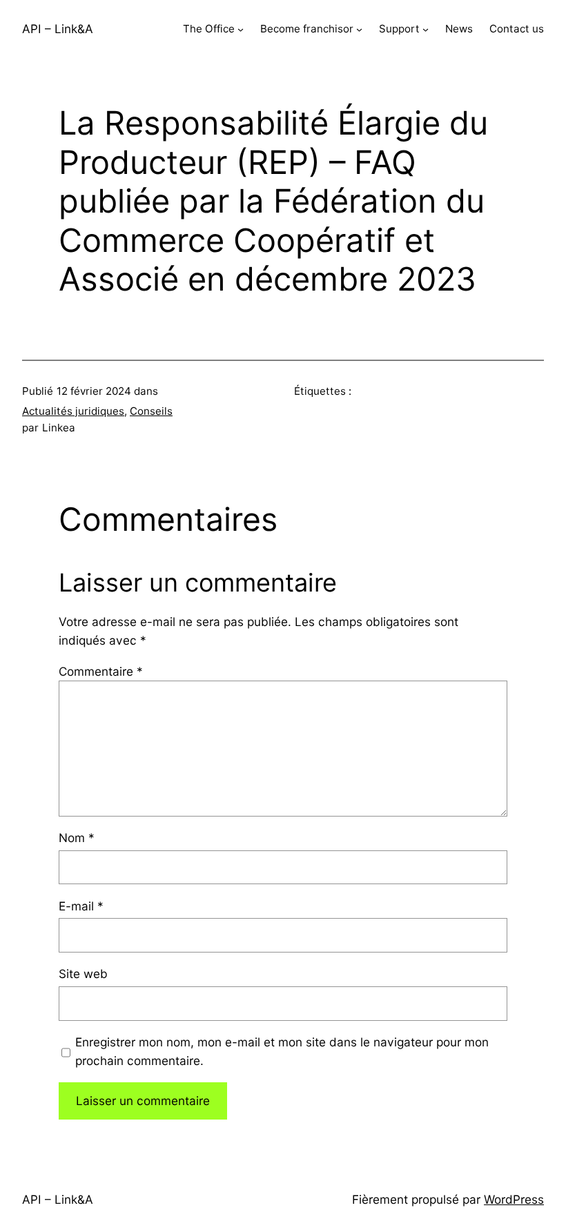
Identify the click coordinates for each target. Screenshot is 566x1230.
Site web (83, 973)
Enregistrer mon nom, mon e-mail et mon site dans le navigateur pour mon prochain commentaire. (282, 1051)
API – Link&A (57, 28)
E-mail (81, 906)
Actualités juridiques (73, 411)
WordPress (514, 1199)
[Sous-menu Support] (425, 29)
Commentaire (101, 671)
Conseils (151, 411)
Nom (77, 837)
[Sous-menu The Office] (240, 29)
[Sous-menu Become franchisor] (359, 29)
